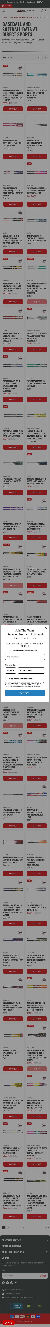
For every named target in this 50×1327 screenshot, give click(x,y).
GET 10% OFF (25, 693)
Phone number (10, 665)
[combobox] (10, 670)
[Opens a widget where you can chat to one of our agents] (8, 1323)
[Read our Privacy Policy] (43, 682)
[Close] (46, 627)
